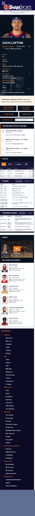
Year (1, 168)
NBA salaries (8, 387)
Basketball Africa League (13, 430)
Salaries (8, 362)
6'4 (3, 56)
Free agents (9, 439)
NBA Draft (9, 369)
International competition (11, 446)
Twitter (8, 347)
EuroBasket (9, 455)
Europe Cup (9, 427)
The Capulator (10, 409)
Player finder (8, 461)
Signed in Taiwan (8, 46)
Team (16, 168)
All (4, 164)
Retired (8, 442)
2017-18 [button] (2, 170)
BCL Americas (10, 433)
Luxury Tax (9, 402)
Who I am (8, 341)
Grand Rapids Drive (20, 173)
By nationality (10, 464)
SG (29, 46)
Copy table (19, 181)
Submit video (6, 255)
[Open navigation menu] (3, 3)
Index (7, 390)
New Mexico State (8, 82)
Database (7, 335)
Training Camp (10, 375)
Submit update (26, 114)
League (9, 168)
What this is (9, 338)
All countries (9, 415)
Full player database (26, 108)
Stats (7, 365)
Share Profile (9, 114)
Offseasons (9, 372)
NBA (26, 164)
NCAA (10, 164)
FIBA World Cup (10, 452)
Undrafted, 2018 (7, 76)
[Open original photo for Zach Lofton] (17, 27)
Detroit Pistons (18, 176)
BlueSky (8, 353)
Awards (8, 378)
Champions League (11, 424)
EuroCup (8, 421)
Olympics (8, 449)
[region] (17, 172)
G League (18, 164)
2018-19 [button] (2, 173)
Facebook (9, 344)
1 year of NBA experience (13, 48)
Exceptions (9, 396)
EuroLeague (9, 418)
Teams (8, 359)
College (8, 436)
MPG (33, 168)
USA (6, 71)
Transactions (9, 381)
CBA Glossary (10, 406)
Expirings (9, 399)
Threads (8, 350)
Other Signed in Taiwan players (8, 108)
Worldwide (7, 412)
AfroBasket (9, 458)
